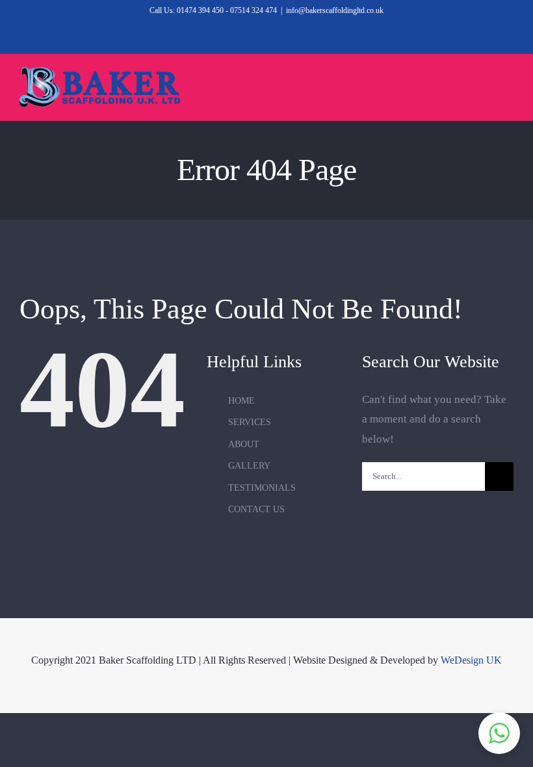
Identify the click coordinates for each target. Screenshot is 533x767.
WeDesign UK (471, 660)
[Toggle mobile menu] (508, 88)
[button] (499, 733)
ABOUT (243, 444)
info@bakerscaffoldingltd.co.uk (335, 10)
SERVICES (249, 422)
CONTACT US (256, 509)
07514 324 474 (253, 10)
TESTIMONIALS (262, 488)
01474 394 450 (200, 10)
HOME (241, 401)
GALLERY (249, 466)
